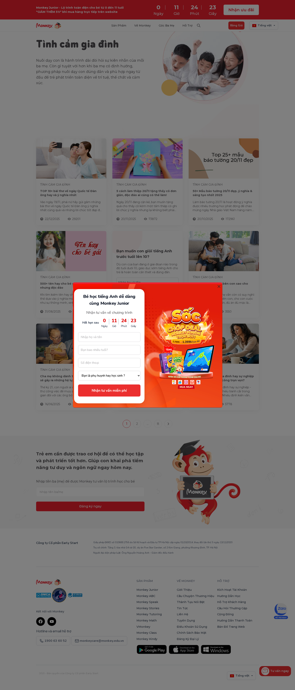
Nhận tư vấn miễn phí (109, 390)
